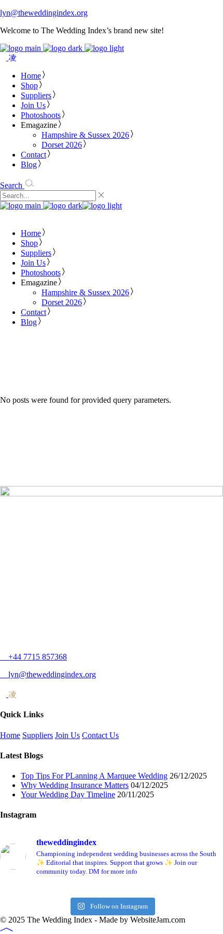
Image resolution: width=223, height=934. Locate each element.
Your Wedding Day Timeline (68, 794)
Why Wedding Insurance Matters (75, 785)
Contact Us (100, 735)
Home (10, 735)
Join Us (67, 735)
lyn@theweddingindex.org (44, 12)
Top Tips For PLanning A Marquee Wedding (94, 775)
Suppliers (37, 735)
